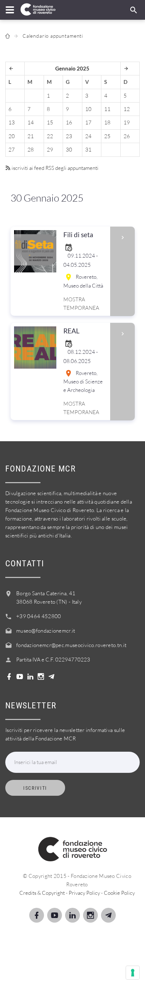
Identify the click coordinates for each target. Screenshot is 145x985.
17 (88, 122)
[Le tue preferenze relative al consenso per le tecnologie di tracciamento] (132, 972)
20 (11, 136)
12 (127, 109)
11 (107, 109)
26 (127, 136)
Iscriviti (35, 788)
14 (30, 122)
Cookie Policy (119, 892)
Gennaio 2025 (72, 68)
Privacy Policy (84, 892)
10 (88, 109)
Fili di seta (78, 234)
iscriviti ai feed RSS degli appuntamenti (55, 168)
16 (69, 122)
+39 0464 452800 (38, 616)
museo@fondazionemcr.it (45, 630)
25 (107, 136)
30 (69, 149)
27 (11, 149)
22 (50, 136)
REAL (71, 331)
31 (88, 149)
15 (50, 122)
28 (30, 149)
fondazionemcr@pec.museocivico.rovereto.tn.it (71, 645)
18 (107, 122)
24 (88, 136)
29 (50, 149)
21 (30, 136)
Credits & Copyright (42, 892)
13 (11, 122)
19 (127, 122)
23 (69, 136)
